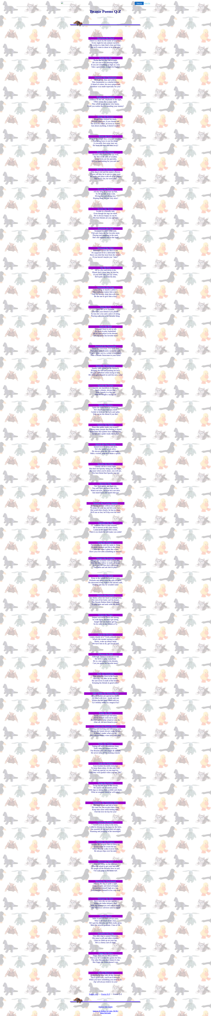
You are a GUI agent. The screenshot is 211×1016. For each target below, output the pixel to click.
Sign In (139, 3)
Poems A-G (93, 994)
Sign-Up (147, 3)
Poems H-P (105, 994)
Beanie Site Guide (106, 1007)
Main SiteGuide (105, 1013)
